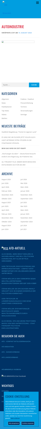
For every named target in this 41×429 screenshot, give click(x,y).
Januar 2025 (25, 214)
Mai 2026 (24, 183)
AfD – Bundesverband (11, 352)
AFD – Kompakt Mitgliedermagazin (16, 341)
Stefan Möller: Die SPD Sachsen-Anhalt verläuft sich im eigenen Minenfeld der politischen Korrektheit (19, 291)
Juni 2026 (5, 183)
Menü (37, 3)
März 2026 (24, 187)
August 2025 (6, 202)
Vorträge (24, 114)
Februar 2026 (6, 191)
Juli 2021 (24, 229)
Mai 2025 (24, 206)
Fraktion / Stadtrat (27, 99)
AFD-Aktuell (17, 248)
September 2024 (27, 222)
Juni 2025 (5, 206)
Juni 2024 (5, 229)
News (4, 103)
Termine (24, 107)
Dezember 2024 (7, 218)
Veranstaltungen (27, 111)
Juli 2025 (24, 202)
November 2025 (26, 195)
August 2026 (6, 179)
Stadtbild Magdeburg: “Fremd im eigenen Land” (19, 132)
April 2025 (5, 210)
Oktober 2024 (6, 222)
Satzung (5, 391)
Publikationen (7, 107)
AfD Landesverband (10, 357)
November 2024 (26, 218)
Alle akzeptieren (14, 423)
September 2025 (27, 199)
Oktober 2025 (6, 199)
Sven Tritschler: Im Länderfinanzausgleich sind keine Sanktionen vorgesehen (16, 301)
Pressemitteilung (27, 103)
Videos (4, 114)
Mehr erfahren (15, 418)
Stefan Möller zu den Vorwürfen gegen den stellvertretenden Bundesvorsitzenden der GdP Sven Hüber (19, 281)
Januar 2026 (25, 191)
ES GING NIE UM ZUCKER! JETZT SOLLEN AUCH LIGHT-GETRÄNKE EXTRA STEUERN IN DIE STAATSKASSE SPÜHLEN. (18, 140)
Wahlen (4, 118)
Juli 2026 (24, 179)
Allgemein (5, 99)
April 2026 (5, 187)
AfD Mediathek (8, 347)
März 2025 (24, 210)
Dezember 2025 (7, 195)
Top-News (5, 111)
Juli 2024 (24, 225)
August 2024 (6, 225)
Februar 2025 (6, 214)
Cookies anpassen (28, 423)
